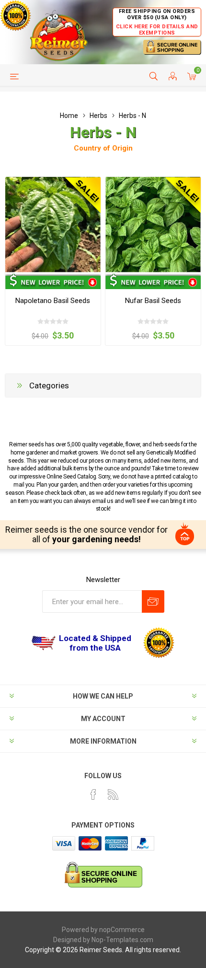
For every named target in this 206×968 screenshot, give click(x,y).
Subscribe (153, 601)
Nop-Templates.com (122, 940)
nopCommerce (122, 929)
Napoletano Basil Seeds (52, 300)
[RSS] (113, 794)
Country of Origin (103, 148)
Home (69, 115)
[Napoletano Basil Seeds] (53, 224)
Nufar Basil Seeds (153, 300)
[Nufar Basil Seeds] (153, 224)
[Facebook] (93, 794)
